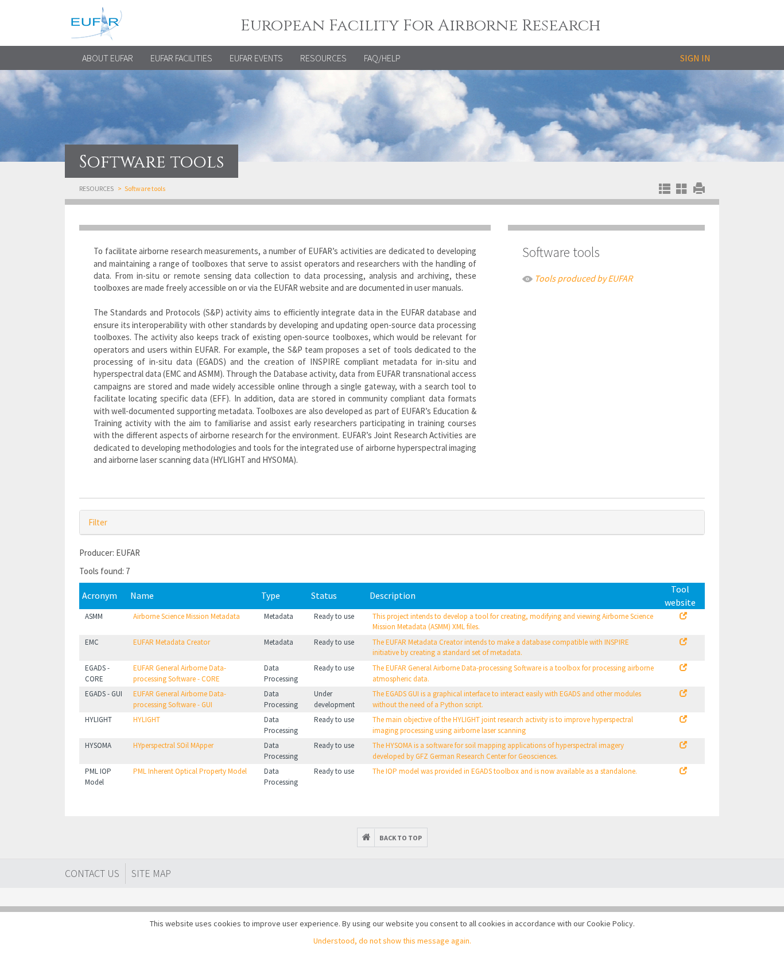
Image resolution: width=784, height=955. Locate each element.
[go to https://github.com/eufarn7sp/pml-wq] (683, 771)
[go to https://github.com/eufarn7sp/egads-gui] (683, 694)
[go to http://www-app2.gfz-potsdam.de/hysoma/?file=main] (683, 745)
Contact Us (92, 873)
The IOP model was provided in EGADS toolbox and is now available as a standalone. (504, 771)
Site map (151, 873)
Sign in (695, 58)
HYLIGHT (146, 719)
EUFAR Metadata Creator (171, 642)
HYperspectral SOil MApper (173, 745)
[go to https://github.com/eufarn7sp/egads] (683, 668)
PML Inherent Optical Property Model (190, 771)
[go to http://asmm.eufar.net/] (683, 616)
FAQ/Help (382, 58)
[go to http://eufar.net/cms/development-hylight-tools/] (683, 719)
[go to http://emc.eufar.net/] (683, 642)
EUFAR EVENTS (256, 58)
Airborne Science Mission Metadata (186, 616)
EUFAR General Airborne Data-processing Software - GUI (179, 699)
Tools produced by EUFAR (583, 278)
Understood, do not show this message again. (392, 940)
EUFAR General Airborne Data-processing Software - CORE (179, 673)
